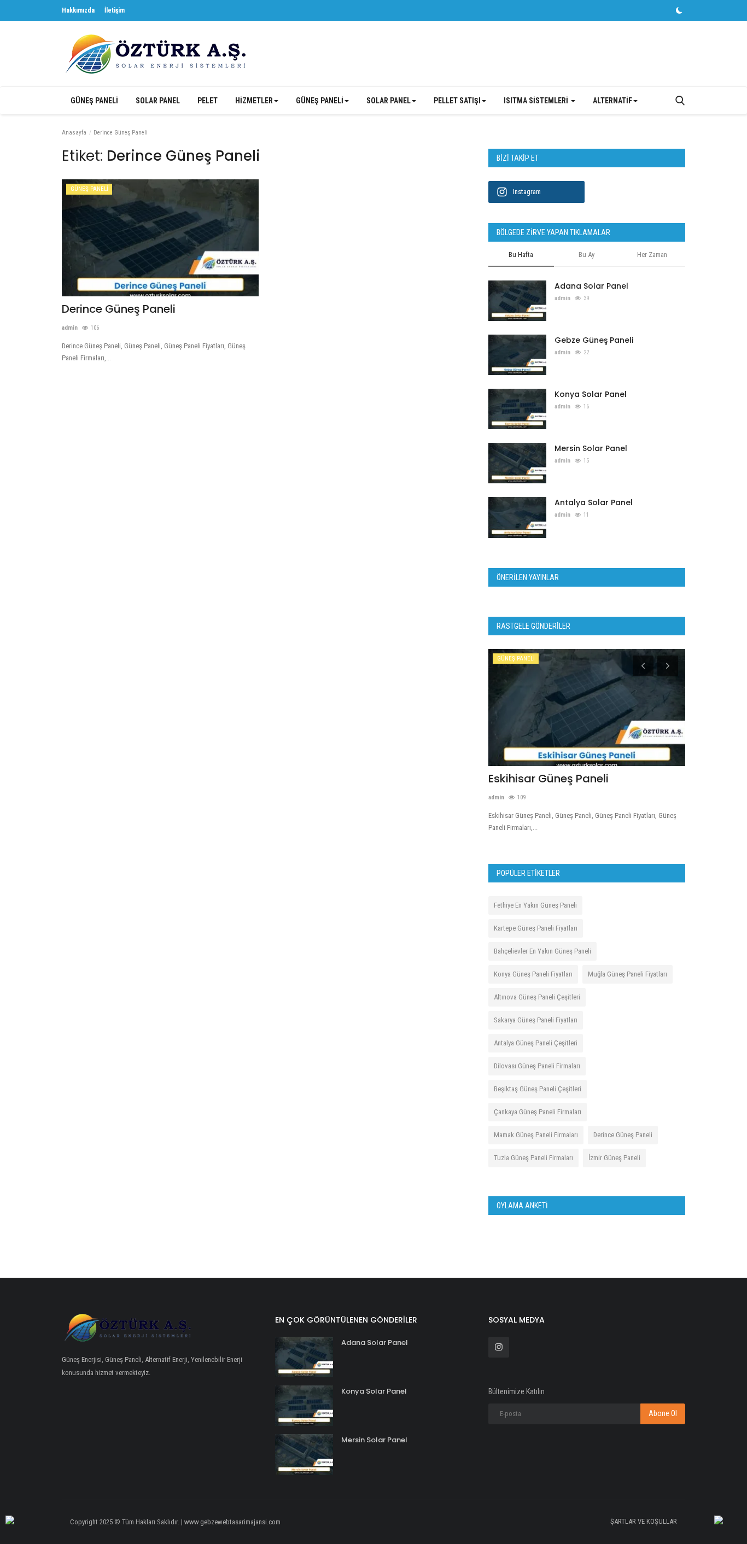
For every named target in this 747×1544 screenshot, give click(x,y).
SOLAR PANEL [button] (388, 100)
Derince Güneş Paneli (119, 309)
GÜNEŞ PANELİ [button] (319, 100)
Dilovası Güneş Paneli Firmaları (537, 1066)
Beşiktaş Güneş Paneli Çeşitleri (537, 1089)
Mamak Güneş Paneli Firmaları (536, 1135)
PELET (207, 100)
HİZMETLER (254, 100)
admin (70, 327)
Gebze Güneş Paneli (594, 340)
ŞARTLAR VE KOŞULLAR (643, 1521)
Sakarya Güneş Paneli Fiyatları (535, 1020)
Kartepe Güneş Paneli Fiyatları (535, 928)
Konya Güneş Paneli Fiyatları (533, 974)
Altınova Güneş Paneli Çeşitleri (537, 997)
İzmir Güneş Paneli (614, 1158)
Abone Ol (663, 1413)
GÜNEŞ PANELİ (94, 100)
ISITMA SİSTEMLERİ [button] (537, 100)
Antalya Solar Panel (594, 502)
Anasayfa (74, 132)
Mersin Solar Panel (591, 448)
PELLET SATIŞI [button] (457, 100)
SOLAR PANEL (158, 100)
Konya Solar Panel (591, 394)
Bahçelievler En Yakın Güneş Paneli (542, 951)
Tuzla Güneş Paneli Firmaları (533, 1158)
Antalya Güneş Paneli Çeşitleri (535, 1043)
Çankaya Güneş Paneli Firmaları (537, 1112)
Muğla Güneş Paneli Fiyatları (627, 974)
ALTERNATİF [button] (612, 100)
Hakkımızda (78, 10)
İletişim (114, 10)
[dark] (679, 10)
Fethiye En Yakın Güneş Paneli (535, 905)
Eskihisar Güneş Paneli (548, 778)
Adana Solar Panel (591, 285)
